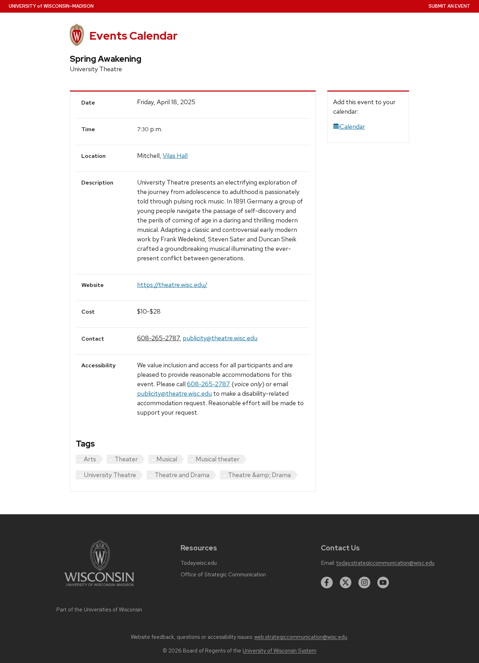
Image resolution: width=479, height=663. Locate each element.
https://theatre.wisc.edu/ (172, 285)
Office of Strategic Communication (223, 574)
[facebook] (327, 583)
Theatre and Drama (182, 475)
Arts (90, 459)
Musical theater (218, 459)
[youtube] (383, 583)
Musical (166, 459)
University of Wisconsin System (279, 650)
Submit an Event (449, 6)
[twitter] (346, 583)
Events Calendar (133, 35)
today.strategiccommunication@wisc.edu (385, 563)
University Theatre (110, 475)
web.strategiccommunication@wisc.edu (300, 637)
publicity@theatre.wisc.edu (220, 338)
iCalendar (352, 126)
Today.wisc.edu (199, 563)
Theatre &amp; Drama (259, 475)
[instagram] (364, 583)
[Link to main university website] (99, 587)
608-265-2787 (158, 338)
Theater (126, 459)
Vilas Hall (175, 156)
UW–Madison (51, 6)
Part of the (99, 609)
